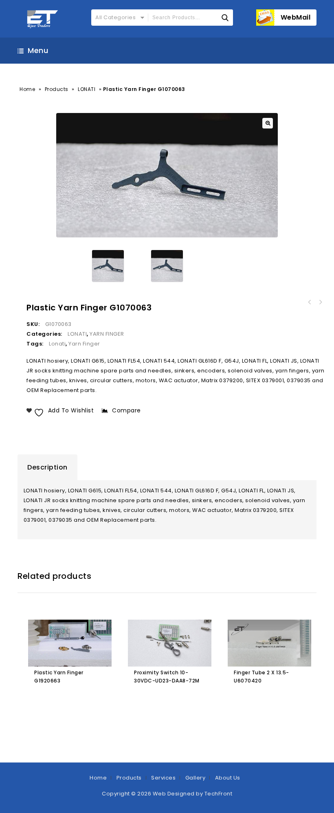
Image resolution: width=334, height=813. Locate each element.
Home (27, 89)
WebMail (296, 17)
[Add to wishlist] (59, 698)
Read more (42, 698)
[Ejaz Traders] (43, 18)
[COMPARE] (92, 698)
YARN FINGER (107, 334)
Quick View (75, 698)
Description (47, 467)
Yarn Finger (84, 344)
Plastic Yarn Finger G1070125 (320, 302)
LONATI (86, 89)
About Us (227, 778)
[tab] (47, 467)
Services (163, 778)
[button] (267, 123)
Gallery (195, 778)
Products (56, 89)
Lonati (57, 344)
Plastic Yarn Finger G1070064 (309, 302)
